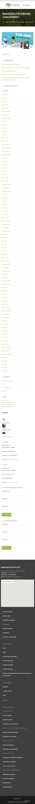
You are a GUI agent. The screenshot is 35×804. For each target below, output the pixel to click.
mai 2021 (4, 274)
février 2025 (5, 138)
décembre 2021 (6, 261)
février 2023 (5, 214)
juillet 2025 (5, 124)
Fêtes (4, 652)
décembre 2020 (6, 281)
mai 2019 (4, 331)
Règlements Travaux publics (10, 749)
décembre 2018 (6, 347)
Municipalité (6, 624)
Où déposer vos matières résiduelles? (13, 757)
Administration (6, 616)
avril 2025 (4, 134)
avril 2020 (4, 297)
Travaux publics (8, 740)
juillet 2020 (5, 291)
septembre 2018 (6, 354)
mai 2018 (4, 364)
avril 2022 (4, 247)
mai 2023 (4, 204)
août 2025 (4, 121)
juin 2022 (4, 241)
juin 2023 (4, 201)
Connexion (4, 400)
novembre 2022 (6, 224)
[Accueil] (3, 22)
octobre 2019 (5, 314)
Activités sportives (8, 669)
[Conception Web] (17, 798)
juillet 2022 (5, 237)
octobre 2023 (5, 188)
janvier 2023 (5, 218)
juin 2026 (4, 98)
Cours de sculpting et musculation (10, 64)
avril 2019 (4, 334)
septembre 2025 (6, 118)
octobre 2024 (5, 151)
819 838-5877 (12, 573)
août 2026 (4, 94)
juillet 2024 (5, 161)
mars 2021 (5, 277)
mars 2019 (5, 337)
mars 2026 (5, 104)
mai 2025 (4, 131)
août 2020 (4, 287)
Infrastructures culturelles (10, 656)
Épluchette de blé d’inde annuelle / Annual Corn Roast (16, 67)
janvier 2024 (5, 181)
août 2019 (4, 321)
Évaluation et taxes (8, 719)
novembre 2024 (6, 148)
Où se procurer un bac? (9, 766)
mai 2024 (4, 168)
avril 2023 (4, 208)
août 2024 (4, 158)
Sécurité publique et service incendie (14, 728)
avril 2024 (4, 171)
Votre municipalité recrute (8, 71)
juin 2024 (4, 164)
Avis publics (6, 632)
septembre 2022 (6, 231)
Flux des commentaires (8, 404)
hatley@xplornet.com (7, 436)
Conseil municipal (7, 611)
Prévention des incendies (9, 736)
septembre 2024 (6, 154)
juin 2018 (4, 361)
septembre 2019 (6, 317)
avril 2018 (4, 367)
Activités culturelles (7, 381)
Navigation (5, 687)
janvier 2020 (5, 304)
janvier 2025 (5, 141)
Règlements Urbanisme (9, 774)
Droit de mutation (7, 715)
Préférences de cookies (21, 802)
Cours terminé (5, 387)
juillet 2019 (5, 324)
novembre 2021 (6, 264)
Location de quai (7, 691)
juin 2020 (4, 294)
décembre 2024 (6, 144)
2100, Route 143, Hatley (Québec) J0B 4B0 (13, 571)
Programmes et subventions (10, 724)
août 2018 (4, 357)
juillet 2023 (5, 198)
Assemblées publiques (9, 620)
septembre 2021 (6, 271)
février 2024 (5, 178)
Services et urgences (8, 745)
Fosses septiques (7, 787)
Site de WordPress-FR (7, 406)
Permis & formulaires (8, 778)
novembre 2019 (6, 311)
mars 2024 (5, 174)
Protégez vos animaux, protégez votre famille (13, 74)
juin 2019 (4, 327)
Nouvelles (4, 390)
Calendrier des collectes (9, 761)
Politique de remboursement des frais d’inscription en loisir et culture (17, 674)
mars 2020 (5, 301)
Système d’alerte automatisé (10, 732)
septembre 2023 (6, 191)
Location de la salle (8, 660)
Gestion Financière (8, 628)
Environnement (7, 782)
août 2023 (4, 194)
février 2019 (5, 341)
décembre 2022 (6, 221)
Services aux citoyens (8, 707)
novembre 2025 (6, 111)
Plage (4, 695)
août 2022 (4, 234)
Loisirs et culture (7, 644)
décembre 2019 (6, 307)
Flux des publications (7, 402)
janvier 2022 (5, 257)
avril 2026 (4, 101)
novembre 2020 (6, 284)
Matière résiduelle (8, 753)
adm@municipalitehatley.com (14, 576)
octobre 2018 (5, 350)
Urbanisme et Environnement (12, 770)
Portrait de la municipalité (9, 637)
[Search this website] (17, 54)
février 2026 (5, 108)
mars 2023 (5, 211)
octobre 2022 (5, 228)
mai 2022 (4, 244)
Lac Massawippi (7, 682)
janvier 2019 (5, 344)
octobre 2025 (5, 114)
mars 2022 (5, 251)
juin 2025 (4, 128)
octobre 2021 (5, 267)
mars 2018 (5, 370)
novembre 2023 (6, 184)
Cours (3, 384)
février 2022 (5, 254)
